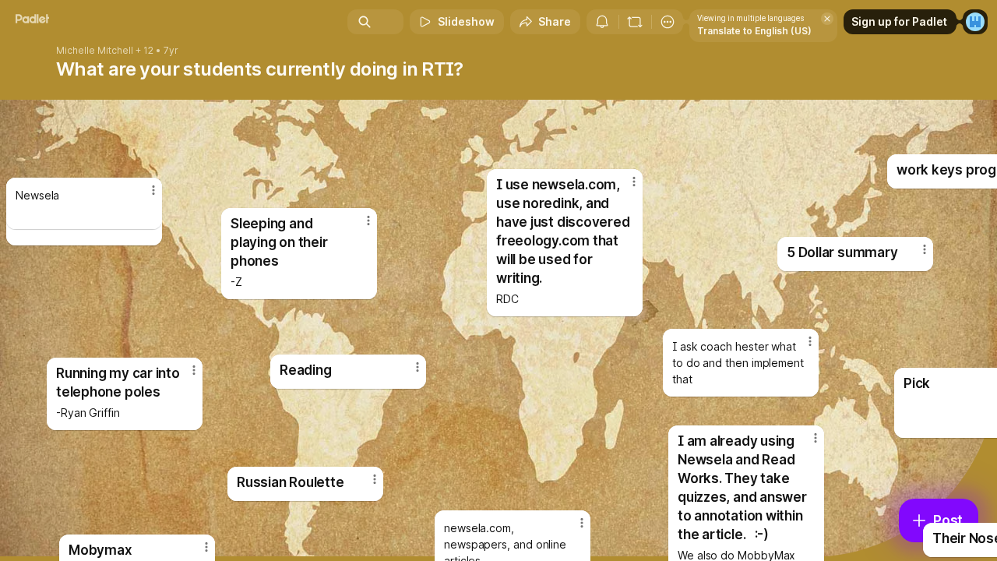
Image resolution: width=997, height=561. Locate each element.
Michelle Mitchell (94, 50)
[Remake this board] (634, 21)
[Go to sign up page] (975, 21)
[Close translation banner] (827, 18)
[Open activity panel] (602, 21)
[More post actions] (153, 190)
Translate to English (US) (754, 31)
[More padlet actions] (667, 21)
